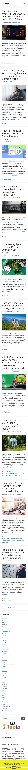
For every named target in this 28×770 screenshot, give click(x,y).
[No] (26, 765)
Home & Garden (8, 471)
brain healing (7, 538)
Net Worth (4, 684)
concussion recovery (16, 538)
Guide (3, 657)
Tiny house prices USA (15, 475)
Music (3, 682)
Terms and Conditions (10, 767)
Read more (5, 57)
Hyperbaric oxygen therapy (9, 540)
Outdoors (4, 688)
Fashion (4, 640)
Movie (3, 679)
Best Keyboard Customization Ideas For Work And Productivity (13, 190)
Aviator (5, 63)
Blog (5, 123)
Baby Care (4, 618)
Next (12, 607)
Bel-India (5, 3)
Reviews (4, 693)
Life (3, 675)
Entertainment (5, 638)
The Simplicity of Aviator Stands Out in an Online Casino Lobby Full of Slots (13, 15)
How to (4, 673)
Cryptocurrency (6, 631)
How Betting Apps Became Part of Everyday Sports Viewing (11, 248)
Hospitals (4, 671)
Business (4, 624)
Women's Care (6, 710)
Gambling (6, 295)
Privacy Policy (19, 767)
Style (3, 697)
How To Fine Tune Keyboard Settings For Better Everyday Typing (14, 134)
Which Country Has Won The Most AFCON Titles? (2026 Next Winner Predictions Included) (13, 362)
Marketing (4, 677)
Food (3, 646)
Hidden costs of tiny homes (11, 473)
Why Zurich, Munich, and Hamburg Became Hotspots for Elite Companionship (14, 74)
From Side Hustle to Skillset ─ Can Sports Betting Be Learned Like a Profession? (13, 553)
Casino (4, 629)
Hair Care (4, 660)
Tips (3, 702)
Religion (4, 691)
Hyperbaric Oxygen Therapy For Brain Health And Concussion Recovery (13, 487)
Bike (3, 620)
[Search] (23, 718)
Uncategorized (7, 61)
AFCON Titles (7, 413)
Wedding (4, 708)
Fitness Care (5, 644)
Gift (3, 655)
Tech (5, 236)
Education (4, 635)
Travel (5, 349)
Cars (3, 627)
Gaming (4, 653)
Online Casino (11, 63)
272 (8, 607)
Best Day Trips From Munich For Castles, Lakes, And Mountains (14, 306)
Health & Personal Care (8, 664)
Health (5, 536)
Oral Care (4, 686)
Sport (5, 411)
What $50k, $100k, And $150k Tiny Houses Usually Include (12, 424)
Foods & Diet (5, 649)
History (4, 666)
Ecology (4, 633)
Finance (4, 642)
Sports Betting (7, 600)
